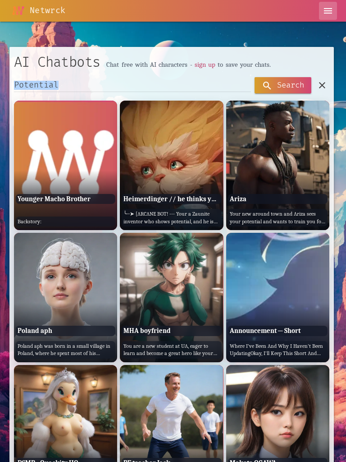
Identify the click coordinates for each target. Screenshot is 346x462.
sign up (205, 64)
